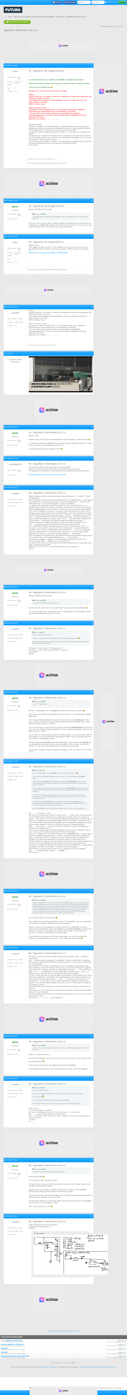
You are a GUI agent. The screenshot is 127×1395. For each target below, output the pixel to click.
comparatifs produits (47, 1367)
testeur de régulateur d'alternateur (12, 1344)
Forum (10, 17)
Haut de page (117, 1388)
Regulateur (4, 1348)
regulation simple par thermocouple (59, 1331)
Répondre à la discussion (17, 22)
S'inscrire (57, 2)
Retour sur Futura (69, 2)
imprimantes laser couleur (87, 1367)
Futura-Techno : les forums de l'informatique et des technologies (34, 17)
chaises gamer (110, 1367)
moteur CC (75, 1331)
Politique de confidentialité (105, 1388)
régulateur (4, 1352)
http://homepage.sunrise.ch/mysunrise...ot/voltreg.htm (47, 474)
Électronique (61, 17)
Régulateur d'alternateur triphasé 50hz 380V (15, 1356)
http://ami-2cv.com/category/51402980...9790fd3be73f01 (48, 253)
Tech (23, 1367)
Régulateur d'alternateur (14, 1340)
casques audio (100, 1367)
